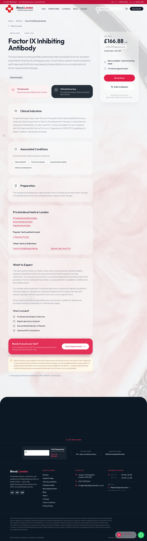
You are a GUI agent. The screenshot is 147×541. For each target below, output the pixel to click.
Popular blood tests (21, 225)
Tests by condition (50, 482)
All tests (46, 475)
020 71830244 (84, 481)
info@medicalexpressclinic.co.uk (91, 485)
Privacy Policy (48, 506)
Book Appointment (73, 346)
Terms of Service (49, 502)
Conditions (66, 9)
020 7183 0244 (11, 2)
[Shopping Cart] (126, 8)
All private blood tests (23, 222)
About (75, 9)
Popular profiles (48, 485)
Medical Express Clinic (120, 487)
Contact (84, 9)
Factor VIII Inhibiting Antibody (25, 248)
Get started (136, 9)
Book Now (119, 78)
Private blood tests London (25, 218)
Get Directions (74, 440)
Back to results (16, 26)
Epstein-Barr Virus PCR (61, 248)
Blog (44, 492)
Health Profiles (53, 9)
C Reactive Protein (21, 237)
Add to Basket (121, 86)
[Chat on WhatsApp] (141, 535)
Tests (44, 9)
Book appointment (50, 489)
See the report (54, 455)
